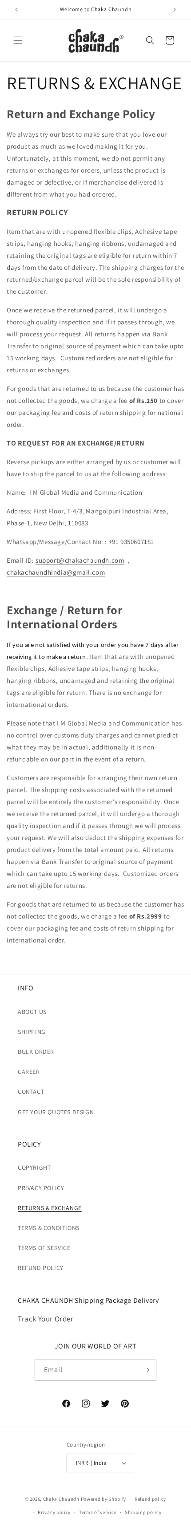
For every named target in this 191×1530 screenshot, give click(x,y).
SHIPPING (32, 1032)
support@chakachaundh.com (80, 560)
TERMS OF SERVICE (44, 1248)
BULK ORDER (36, 1052)
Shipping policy (143, 1512)
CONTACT (31, 1092)
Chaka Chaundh (61, 1499)
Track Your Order (46, 1319)
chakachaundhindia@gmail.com (56, 572)
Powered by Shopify (104, 1499)
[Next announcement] (174, 10)
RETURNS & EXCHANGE (50, 1208)
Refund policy (150, 1499)
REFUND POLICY (41, 1268)
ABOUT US (32, 1012)
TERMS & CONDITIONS (49, 1228)
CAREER (29, 1072)
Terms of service (97, 1512)
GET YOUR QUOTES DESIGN (56, 1112)
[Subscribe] (146, 1370)
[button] (18, 40)
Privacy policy (54, 1512)
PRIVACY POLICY (41, 1188)
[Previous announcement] (16, 10)
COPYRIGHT (34, 1167)
